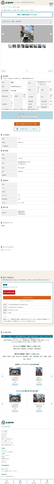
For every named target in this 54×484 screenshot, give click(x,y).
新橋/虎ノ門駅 (16, 348)
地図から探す (3, 437)
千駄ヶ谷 (29, 359)
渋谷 (24, 359)
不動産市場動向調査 (5, 465)
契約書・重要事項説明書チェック (7, 444)
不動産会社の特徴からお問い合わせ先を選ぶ (27, 116)
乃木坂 (13, 356)
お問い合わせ (3, 462)
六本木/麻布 (30, 348)
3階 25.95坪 (32, 10)
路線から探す (3, 435)
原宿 (41, 356)
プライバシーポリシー (5, 455)
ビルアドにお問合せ (17, 341)
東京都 (15, 10)
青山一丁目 (18, 356)
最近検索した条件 (6, 482)
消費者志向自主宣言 (5, 458)
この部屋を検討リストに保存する (28, 129)
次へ (50, 70)
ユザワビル (27, 10)
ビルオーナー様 (4, 469)
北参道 (49, 356)
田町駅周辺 (23, 348)
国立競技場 (36, 356)
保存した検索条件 (20, 482)
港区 (18, 10)
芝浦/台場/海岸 (37, 348)
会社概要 (3, 453)
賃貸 (2, 10)
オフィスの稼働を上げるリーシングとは (9, 471)
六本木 (30, 356)
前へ (4, 70)
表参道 (8, 356)
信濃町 (45, 356)
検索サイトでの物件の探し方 (6, 438)
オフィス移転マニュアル (6, 440)
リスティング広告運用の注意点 (7, 476)
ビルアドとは (3, 450)
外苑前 (4, 356)
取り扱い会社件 (48, 22)
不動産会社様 (3, 474)
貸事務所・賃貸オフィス (8, 10)
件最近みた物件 (34, 482)
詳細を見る (15, 384)
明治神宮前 (25, 356)
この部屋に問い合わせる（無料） (28, 124)
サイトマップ (3, 460)
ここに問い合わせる (27, 297)
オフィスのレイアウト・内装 (6, 442)
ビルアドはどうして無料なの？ (7, 451)
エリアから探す (4, 433)
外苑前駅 (21, 10)
